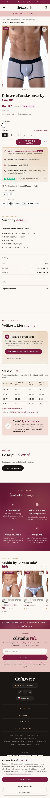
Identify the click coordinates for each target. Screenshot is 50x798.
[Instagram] (20, 692)
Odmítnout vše (25, 786)
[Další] (46, 567)
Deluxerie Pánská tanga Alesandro (33, 601)
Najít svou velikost (42, 130)
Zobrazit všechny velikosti (11, 408)
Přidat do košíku (30, 142)
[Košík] (46, 7)
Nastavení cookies (33, 744)
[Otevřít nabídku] (4, 7)
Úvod (3, 20)
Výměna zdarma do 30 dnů (35, 2)
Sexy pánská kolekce (13, 20)
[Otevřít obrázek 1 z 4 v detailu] (25, 57)
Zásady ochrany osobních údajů (15, 741)
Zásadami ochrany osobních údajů (33, 663)
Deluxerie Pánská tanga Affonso (11, 601)
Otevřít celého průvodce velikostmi (25, 412)
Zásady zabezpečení (17, 744)
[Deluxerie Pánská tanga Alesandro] (34, 584)
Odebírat (25, 658)
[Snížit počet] (4, 142)
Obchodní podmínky (16, 735)
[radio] (4, 125)
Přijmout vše (25, 780)
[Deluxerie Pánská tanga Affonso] (12, 584)
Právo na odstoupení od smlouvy (25, 738)
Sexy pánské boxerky (28, 20)
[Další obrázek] (45, 56)
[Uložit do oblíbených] (44, 29)
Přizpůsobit (25, 793)
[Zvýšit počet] (12, 142)
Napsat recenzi (14, 468)
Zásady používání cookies (37, 741)
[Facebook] (25, 692)
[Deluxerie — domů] (25, 7)
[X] (30, 692)
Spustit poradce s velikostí (23, 352)
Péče (4, 282)
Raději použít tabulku (14, 358)
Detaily (5, 258)
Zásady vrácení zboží (33, 735)
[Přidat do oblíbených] (19, 573)
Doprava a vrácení (9, 288)
